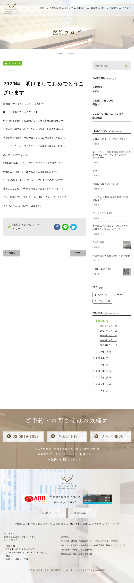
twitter (73, 227)
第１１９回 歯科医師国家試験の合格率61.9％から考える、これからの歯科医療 (111, 155)
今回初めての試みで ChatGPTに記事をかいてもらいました (110, 227)
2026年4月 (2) (108, 335)
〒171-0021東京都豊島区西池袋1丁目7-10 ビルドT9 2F (19, 537)
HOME (61, 53)
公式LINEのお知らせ (103, 269)
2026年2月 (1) (108, 345)
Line (65, 227)
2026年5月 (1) (108, 330)
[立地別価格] (127, 245)
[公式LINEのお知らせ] (127, 272)
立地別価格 (98, 242)
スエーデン (118, 294)
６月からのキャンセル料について (110, 139)
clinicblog (14, 64)
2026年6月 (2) (108, 326)
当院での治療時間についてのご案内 (111, 256)
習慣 (94, 170)
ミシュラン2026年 (102, 213)
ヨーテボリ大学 (102, 301)
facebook (57, 227)
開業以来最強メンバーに (105, 184)
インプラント (101, 294)
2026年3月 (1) (108, 340)
